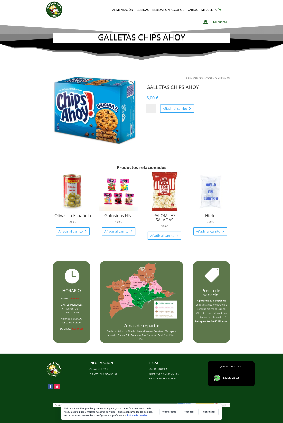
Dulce (203, 77)
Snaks (195, 77)
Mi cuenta (209, 10)
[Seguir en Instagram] (57, 386)
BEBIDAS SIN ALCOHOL (168, 10)
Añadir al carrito (175, 108)
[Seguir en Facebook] (50, 386)
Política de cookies (137, 415)
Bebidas (143, 10)
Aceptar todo (169, 411)
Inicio (188, 77)
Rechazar (189, 411)
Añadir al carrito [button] (70, 231)
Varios (193, 10)
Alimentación (122, 10)
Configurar (209, 411)
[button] (131, 81)
